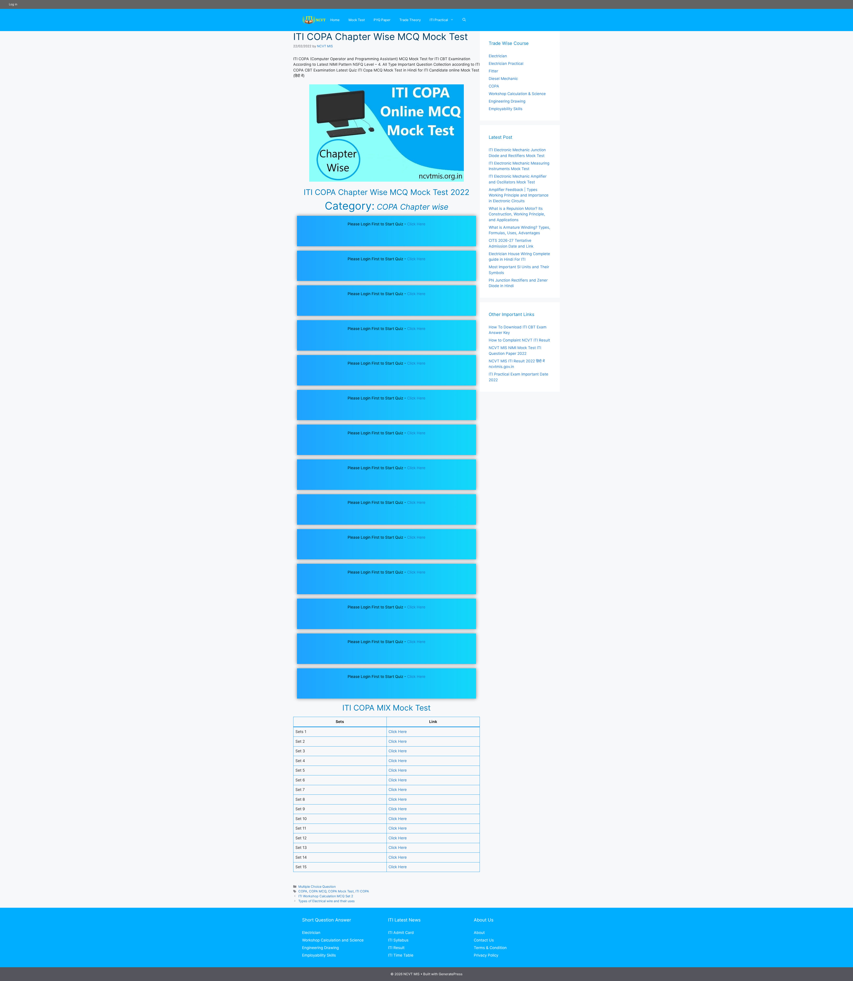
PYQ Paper (382, 20)
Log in (13, 4)
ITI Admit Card (401, 932)
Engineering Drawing (507, 101)
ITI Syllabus (398, 940)
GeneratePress (450, 974)
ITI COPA (362, 891)
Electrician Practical (506, 63)
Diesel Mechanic (503, 78)
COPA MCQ (317, 891)
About (479, 932)
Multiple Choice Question (317, 886)
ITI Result (396, 947)
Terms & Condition (490, 947)
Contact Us (484, 940)
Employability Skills (505, 109)
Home (335, 20)
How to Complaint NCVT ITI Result (519, 340)
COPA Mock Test (341, 891)
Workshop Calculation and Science (333, 940)
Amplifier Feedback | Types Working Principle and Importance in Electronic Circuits (518, 195)
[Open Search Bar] (464, 20)
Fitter (493, 71)
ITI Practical (439, 20)
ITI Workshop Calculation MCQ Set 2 (325, 896)
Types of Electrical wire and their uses (326, 901)
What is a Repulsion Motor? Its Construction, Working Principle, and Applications (517, 214)
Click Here (416, 224)
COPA (302, 891)
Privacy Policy (486, 955)
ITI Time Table (400, 955)
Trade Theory (410, 20)
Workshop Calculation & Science (517, 93)
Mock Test (357, 20)
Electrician (498, 56)
